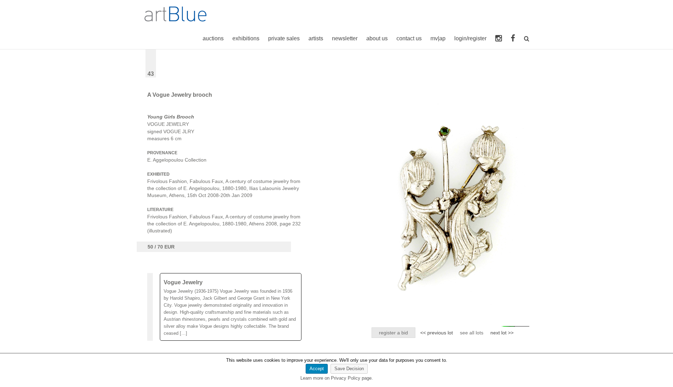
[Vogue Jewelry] (230, 306)
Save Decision (349, 368)
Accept (317, 368)
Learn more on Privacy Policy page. (336, 378)
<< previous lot (436, 332)
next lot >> (502, 332)
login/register (470, 38)
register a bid (393, 332)
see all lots (471, 332)
